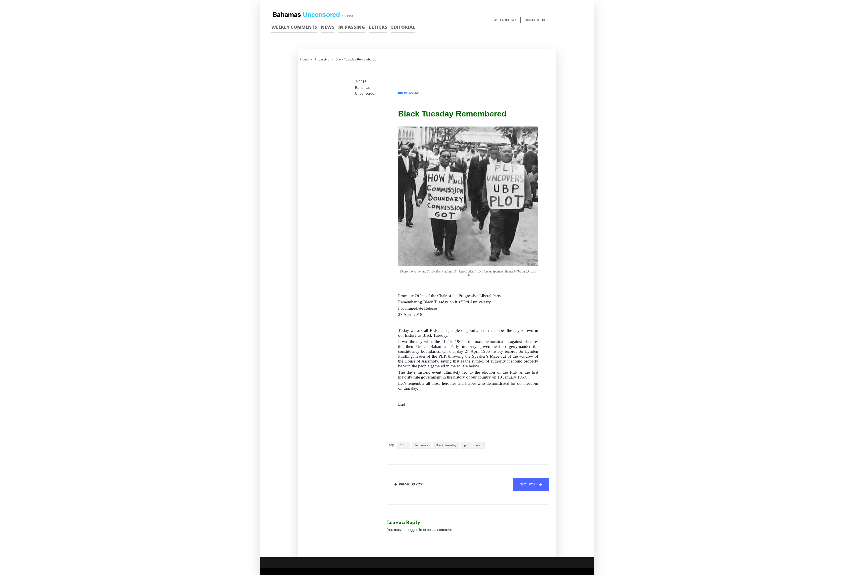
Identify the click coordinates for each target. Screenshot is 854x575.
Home (304, 59)
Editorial (403, 27)
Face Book (573, 20)
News (327, 27)
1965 (403, 445)
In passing (351, 27)
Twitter (581, 20)
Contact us (535, 20)
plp (466, 445)
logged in (414, 530)
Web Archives (505, 20)
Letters (378, 27)
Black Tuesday (446, 445)
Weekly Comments (294, 27)
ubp (478, 445)
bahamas (421, 445)
